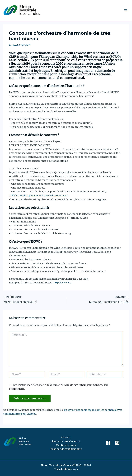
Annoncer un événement (66, 441)
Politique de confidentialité (66, 449)
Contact (66, 437)
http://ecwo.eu (62, 282)
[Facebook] (108, 442)
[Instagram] (117, 442)
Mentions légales (66, 445)
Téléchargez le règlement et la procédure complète (38, 195)
